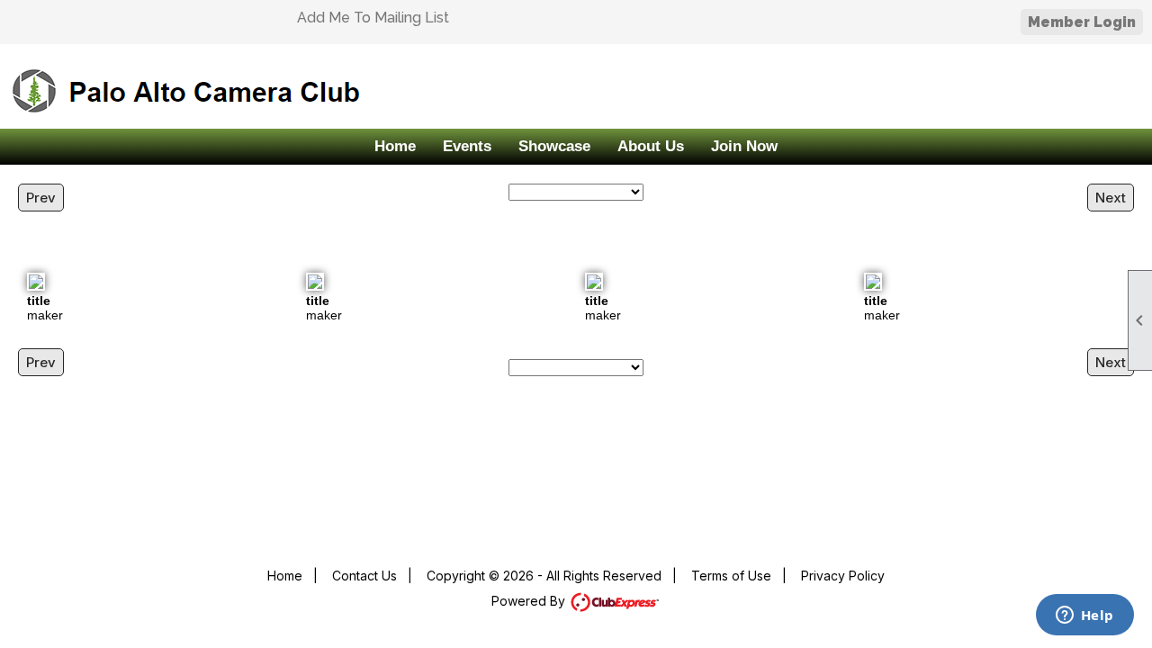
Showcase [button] (554, 146)
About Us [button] (650, 146)
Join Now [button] (744, 146)
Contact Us (364, 575)
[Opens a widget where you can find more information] (1084, 616)
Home (395, 146)
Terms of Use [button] (731, 575)
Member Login (1082, 22)
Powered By (530, 600)
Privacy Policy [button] (843, 575)
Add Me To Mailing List (373, 17)
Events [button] (467, 146)
